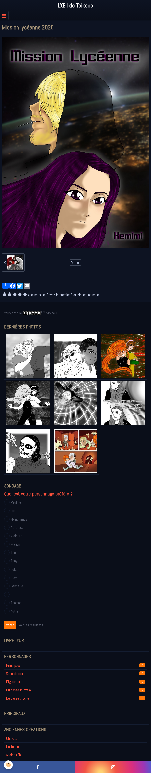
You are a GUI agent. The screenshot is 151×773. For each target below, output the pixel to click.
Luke (14, 569)
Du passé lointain (74, 690)
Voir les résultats (30, 625)
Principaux (74, 665)
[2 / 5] (9, 295)
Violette (16, 535)
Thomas (16, 602)
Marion (15, 544)
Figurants (74, 681)
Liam (14, 577)
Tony (14, 560)
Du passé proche (74, 698)
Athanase (17, 527)
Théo (14, 552)
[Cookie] (8, 764)
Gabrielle (17, 586)
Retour (75, 262)
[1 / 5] (4, 295)
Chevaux (12, 738)
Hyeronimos (19, 519)
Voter (10, 625)
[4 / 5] (20, 295)
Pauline (16, 502)
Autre (14, 611)
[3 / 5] (15, 295)
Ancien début (15, 754)
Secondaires (74, 673)
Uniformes (13, 746)
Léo (13, 510)
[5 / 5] (25, 295)
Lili (13, 594)
